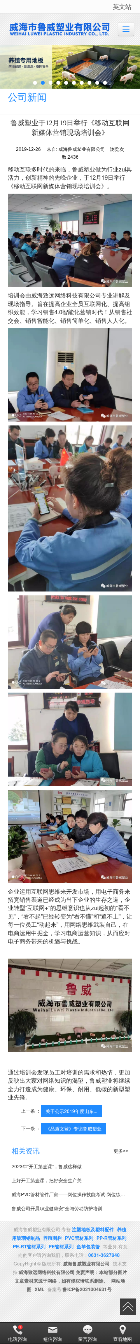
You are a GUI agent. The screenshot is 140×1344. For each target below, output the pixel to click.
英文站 (122, 6)
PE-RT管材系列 (29, 1246)
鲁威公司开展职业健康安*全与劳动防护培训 (57, 1208)
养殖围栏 (52, 1237)
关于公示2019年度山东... (71, 1111)
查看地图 (122, 1338)
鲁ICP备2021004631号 (87, 1289)
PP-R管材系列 (111, 1237)
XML (39, 1289)
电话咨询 (17, 1338)
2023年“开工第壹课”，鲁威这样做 (47, 1166)
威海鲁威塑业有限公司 (86, 1263)
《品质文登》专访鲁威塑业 (74, 1128)
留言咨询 (87, 1338)
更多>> (121, 1151)
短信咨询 (52, 1338)
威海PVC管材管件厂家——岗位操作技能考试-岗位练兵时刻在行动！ (72, 1194)
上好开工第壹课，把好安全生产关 (47, 1180)
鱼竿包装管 (88, 1246)
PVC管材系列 (79, 1237)
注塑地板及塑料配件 (93, 1229)
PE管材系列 (61, 1246)
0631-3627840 (104, 1254)
